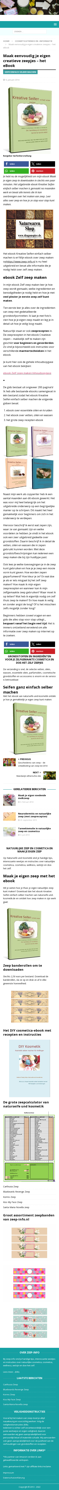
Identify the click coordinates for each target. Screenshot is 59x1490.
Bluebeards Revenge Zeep (16, 1191)
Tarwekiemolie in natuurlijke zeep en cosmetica (34, 830)
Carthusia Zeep (11, 1186)
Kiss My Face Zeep (12, 1202)
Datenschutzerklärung (14, 1477)
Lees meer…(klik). (11, 1371)
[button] (16, 164)
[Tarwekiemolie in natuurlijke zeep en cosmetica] (9, 831)
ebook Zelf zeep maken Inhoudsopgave (27, 373)
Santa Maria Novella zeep (16, 1207)
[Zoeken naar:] (29, 31)
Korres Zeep (9, 1196)
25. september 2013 (28, 820)
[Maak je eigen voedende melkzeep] (9, 800)
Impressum (8, 1472)
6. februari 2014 (26, 802)
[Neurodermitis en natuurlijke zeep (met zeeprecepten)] (9, 816)
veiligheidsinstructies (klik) (15, 1424)
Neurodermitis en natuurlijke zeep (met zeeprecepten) (34, 815)
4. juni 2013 (25, 835)
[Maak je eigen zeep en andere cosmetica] (29, 13)
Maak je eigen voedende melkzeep (32, 797)
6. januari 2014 (12, 79)
